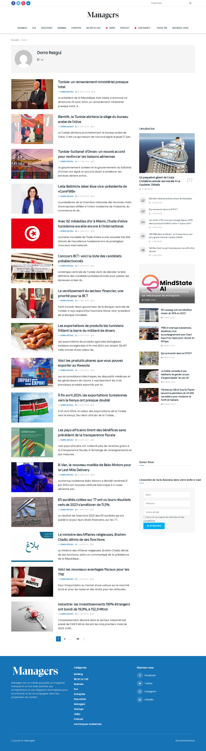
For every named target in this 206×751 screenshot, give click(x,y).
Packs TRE (162, 28)
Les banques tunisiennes (88, 724)
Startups (76, 28)
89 (78, 638)
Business (22, 28)
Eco (34, 28)
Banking (62, 28)
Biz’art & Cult (93, 28)
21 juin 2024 (83, 509)
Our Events (144, 28)
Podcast (124, 28)
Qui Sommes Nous (185, 740)
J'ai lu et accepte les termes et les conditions (163, 519)
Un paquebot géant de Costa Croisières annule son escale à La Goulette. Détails (159, 180)
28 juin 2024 (83, 196)
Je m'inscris (154, 525)
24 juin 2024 (83, 300)
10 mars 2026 (169, 382)
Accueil (15, 40)
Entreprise (79, 694)
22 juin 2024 (83, 474)
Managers (79, 704)
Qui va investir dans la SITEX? (163, 209)
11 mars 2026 (149, 300)
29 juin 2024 (83, 126)
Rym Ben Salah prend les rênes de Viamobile (170, 198)
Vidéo (112, 28)
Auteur (24, 40)
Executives (46, 28)
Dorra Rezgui (67, 91)
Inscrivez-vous (180, 28)
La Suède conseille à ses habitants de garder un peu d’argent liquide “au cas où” (175, 374)
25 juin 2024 (83, 231)
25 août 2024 (83, 91)
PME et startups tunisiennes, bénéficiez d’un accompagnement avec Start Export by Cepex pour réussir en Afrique (177, 334)
